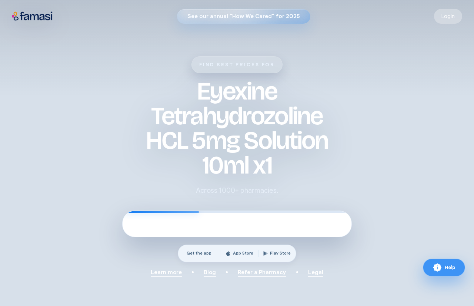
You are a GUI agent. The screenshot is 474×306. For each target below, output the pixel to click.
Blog (210, 272)
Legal (315, 272)
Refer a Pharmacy (262, 272)
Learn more (166, 272)
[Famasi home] (32, 16)
